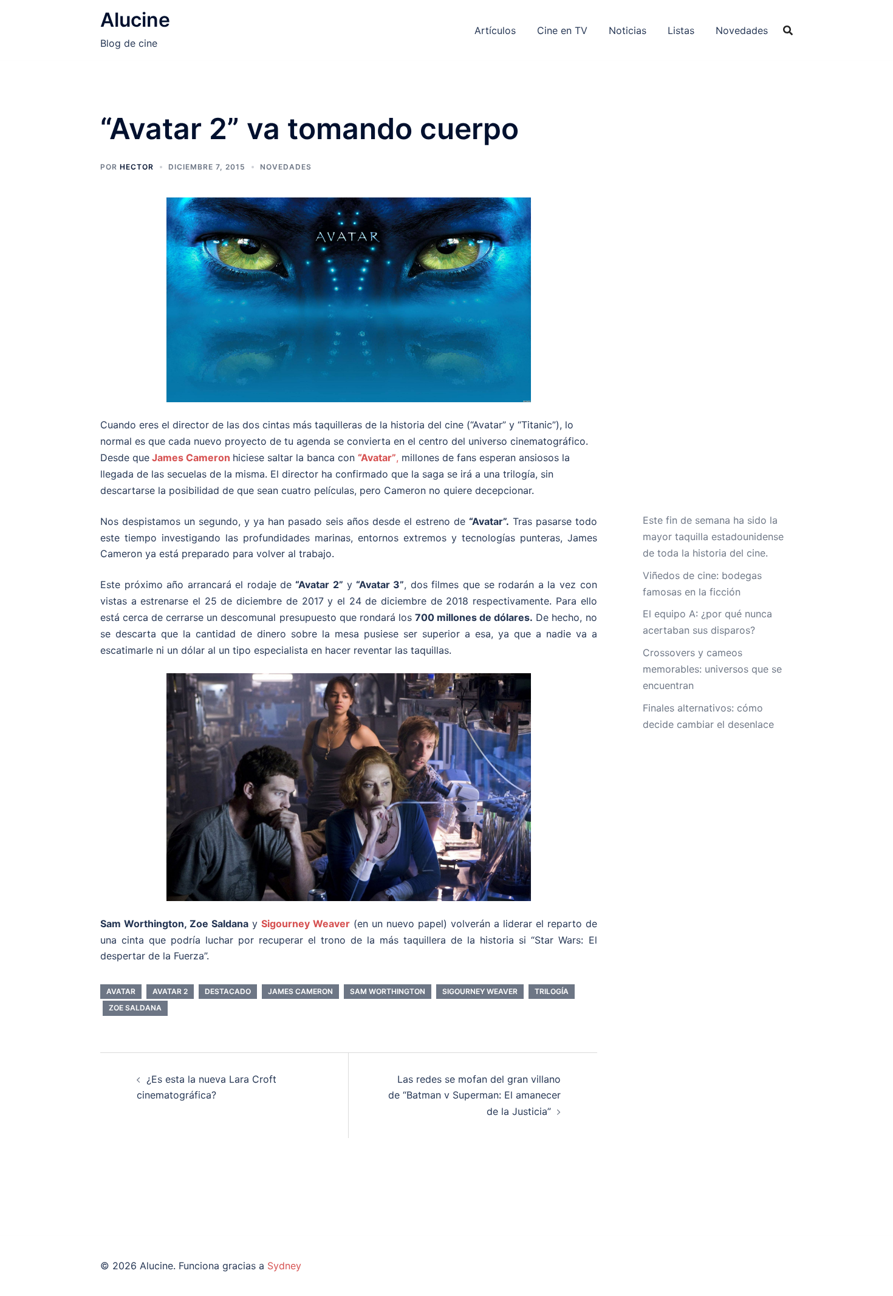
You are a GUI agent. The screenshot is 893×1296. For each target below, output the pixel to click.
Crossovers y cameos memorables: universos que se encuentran (712, 668)
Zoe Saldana (135, 1007)
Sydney (284, 1266)
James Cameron (191, 457)
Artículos (495, 30)
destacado (228, 991)
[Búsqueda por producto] (788, 30)
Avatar (120, 991)
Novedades (742, 30)
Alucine (135, 20)
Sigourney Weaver (480, 991)
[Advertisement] (713, 311)
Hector (137, 166)
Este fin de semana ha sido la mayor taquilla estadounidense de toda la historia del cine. (713, 536)
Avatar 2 (170, 991)
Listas (681, 30)
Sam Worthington (387, 991)
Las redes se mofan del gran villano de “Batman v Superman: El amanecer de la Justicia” (474, 1095)
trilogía (552, 991)
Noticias (627, 30)
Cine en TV (562, 30)
